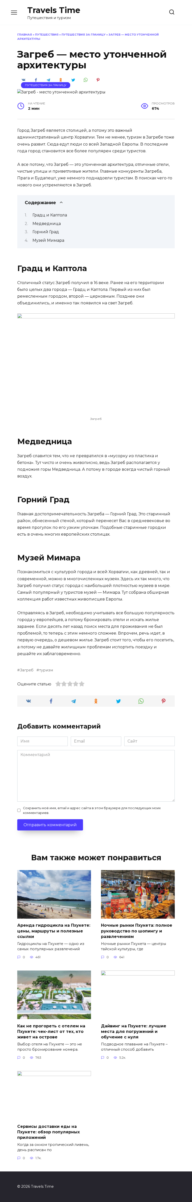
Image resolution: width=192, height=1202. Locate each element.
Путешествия (46, 34)
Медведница (46, 223)
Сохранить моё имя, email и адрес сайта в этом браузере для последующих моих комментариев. (92, 810)
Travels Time (53, 10)
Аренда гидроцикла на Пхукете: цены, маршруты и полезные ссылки (53, 931)
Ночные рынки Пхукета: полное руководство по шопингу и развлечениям (136, 931)
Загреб (27, 670)
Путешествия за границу (84, 34)
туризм (46, 670)
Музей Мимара (48, 240)
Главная (24, 34)
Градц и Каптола (49, 215)
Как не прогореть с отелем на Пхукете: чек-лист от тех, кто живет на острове (51, 1031)
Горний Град (45, 231)
